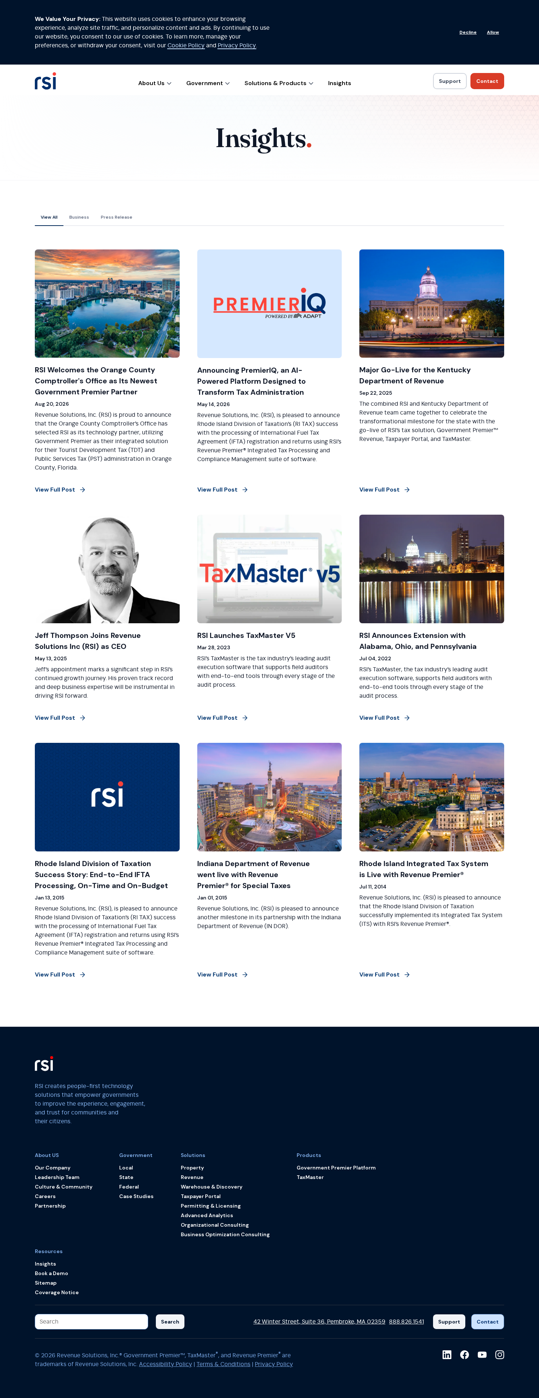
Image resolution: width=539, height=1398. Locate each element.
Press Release (116, 217)
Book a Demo (51, 1273)
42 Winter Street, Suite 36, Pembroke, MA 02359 (319, 1322)
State (126, 1177)
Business (79, 217)
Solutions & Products (276, 83)
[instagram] (499, 1354)
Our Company (52, 1167)
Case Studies (136, 1196)
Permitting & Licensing (211, 1205)
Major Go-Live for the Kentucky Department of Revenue (415, 375)
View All (49, 217)
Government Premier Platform (336, 1167)
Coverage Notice (57, 1292)
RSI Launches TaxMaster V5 (246, 635)
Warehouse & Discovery (211, 1186)
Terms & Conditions (223, 1364)
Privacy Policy (237, 45)
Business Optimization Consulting (225, 1234)
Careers (45, 1196)
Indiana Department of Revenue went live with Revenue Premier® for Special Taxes (253, 874)
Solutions (193, 1155)
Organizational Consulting (215, 1225)
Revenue (192, 1177)
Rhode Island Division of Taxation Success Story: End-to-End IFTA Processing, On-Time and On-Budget (101, 874)
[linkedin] (447, 1354)
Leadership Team (57, 1177)
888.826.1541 (406, 1322)
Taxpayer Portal (201, 1196)
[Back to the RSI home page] (45, 84)
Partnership (50, 1205)
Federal (129, 1186)
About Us (151, 83)
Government (204, 83)
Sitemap (45, 1283)
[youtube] (482, 1354)
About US (47, 1155)
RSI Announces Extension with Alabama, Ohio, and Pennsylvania (418, 641)
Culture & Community (63, 1186)
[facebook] (464, 1354)
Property (192, 1167)
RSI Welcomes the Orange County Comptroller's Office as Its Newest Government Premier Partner (96, 381)
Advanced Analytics (207, 1215)
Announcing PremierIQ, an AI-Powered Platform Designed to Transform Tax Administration (251, 381)
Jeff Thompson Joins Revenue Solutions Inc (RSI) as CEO (88, 641)
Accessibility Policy (165, 1364)
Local (126, 1167)
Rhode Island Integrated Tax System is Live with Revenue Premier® (423, 869)
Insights (339, 83)
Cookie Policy (186, 45)
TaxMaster (310, 1177)
